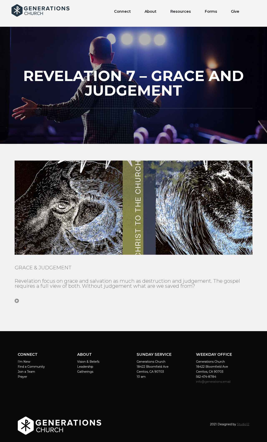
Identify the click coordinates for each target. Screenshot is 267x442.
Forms (211, 11)
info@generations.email (213, 382)
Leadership (85, 367)
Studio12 (243, 424)
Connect (122, 11)
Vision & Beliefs (88, 361)
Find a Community (31, 367)
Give (235, 11)
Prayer (22, 377)
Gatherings (85, 372)
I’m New (24, 361)
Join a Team (26, 372)
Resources (180, 11)
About (150, 11)
